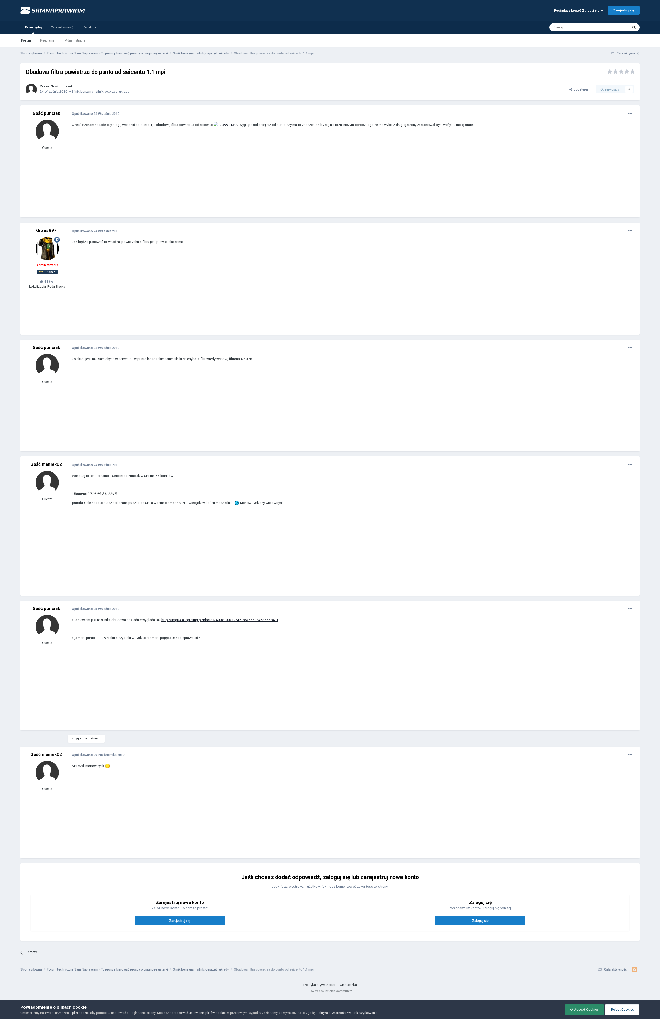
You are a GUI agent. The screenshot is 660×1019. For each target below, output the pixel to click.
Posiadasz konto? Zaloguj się (577, 10)
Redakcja (89, 27)
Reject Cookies (622, 1010)
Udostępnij (580, 89)
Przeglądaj (33, 27)
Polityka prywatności (319, 985)
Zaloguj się (480, 921)
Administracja (75, 40)
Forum (26, 40)
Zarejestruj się (623, 10)
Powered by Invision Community (330, 991)
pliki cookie (80, 1013)
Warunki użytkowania (362, 1013)
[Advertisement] (166, 176)
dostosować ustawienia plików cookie (198, 1013)
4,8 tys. (48, 281)
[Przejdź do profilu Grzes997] (47, 248)
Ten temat (615, 27)
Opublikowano (95, 114)
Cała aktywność (62, 27)
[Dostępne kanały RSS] (635, 969)
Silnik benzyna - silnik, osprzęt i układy (100, 91)
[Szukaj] (634, 27)
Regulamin (48, 40)
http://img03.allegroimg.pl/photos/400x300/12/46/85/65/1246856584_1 (219, 620)
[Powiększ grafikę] (226, 125)
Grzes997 (46, 230)
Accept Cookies (586, 1010)
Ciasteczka (348, 985)
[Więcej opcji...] (630, 114)
